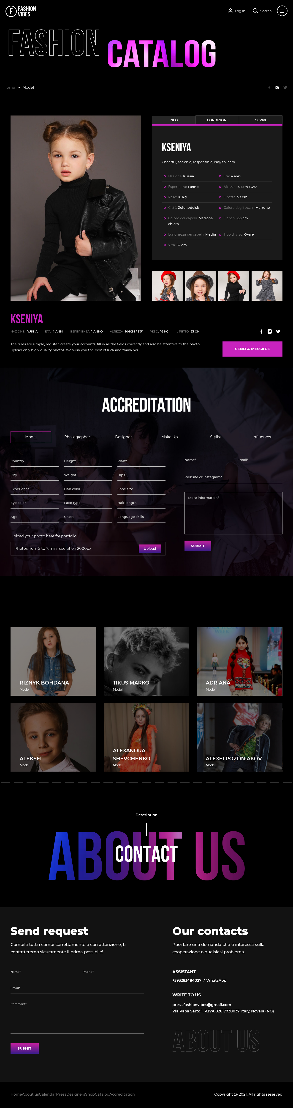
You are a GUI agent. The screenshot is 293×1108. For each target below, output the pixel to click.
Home (9, 87)
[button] (5, 782)
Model (28, 87)
